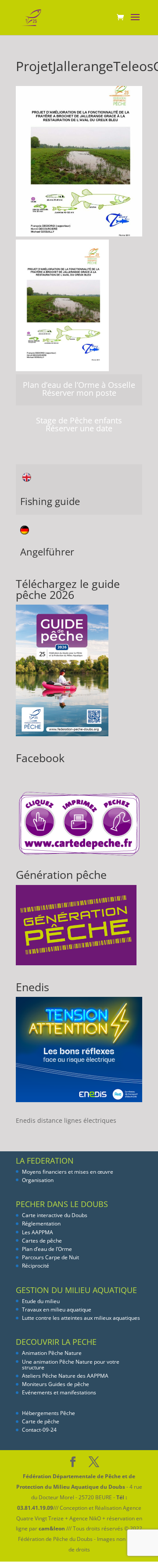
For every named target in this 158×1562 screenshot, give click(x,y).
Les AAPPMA (37, 1232)
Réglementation (41, 1223)
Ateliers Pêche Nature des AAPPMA (65, 1375)
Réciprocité (35, 1265)
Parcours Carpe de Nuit (50, 1257)
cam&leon (52, 1528)
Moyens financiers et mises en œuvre (67, 1171)
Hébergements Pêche (48, 1413)
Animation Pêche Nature (52, 1353)
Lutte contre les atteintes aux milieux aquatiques (81, 1318)
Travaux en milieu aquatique (56, 1309)
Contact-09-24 (39, 1429)
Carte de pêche (40, 1421)
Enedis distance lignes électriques (66, 1120)
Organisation (38, 1180)
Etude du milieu (41, 1301)
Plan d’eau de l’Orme (47, 1249)
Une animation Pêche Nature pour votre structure (70, 1364)
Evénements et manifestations (59, 1392)
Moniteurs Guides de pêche (55, 1384)
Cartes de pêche (42, 1240)
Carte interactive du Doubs (54, 1215)
